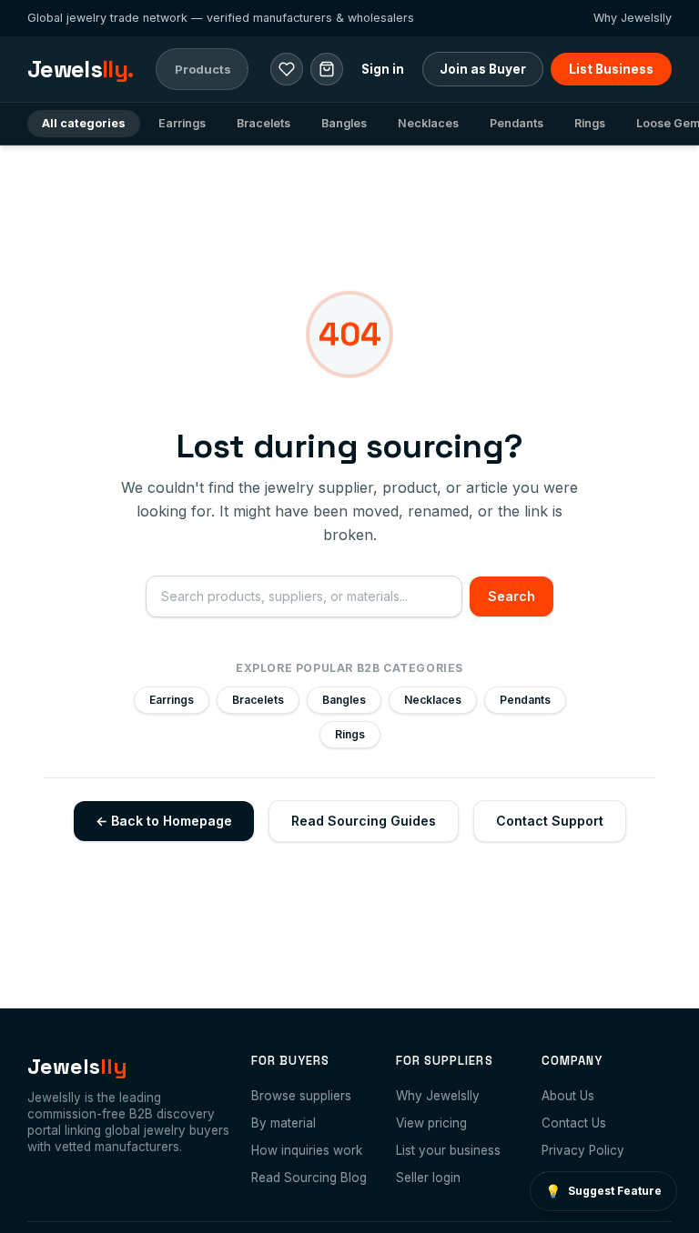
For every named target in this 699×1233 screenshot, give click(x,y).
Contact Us (574, 1123)
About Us (568, 1095)
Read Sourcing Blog (309, 1177)
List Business (611, 69)
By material (283, 1123)
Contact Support (549, 820)
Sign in (382, 69)
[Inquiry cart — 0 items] (326, 69)
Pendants (516, 123)
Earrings (182, 123)
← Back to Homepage (164, 820)
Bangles (344, 123)
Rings (589, 123)
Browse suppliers (301, 1095)
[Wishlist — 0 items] (286, 69)
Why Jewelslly (632, 18)
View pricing (431, 1123)
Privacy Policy (583, 1150)
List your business (448, 1150)
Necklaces (428, 123)
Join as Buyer (483, 69)
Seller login (428, 1177)
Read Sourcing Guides (363, 820)
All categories (84, 123)
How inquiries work (306, 1150)
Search (511, 596)
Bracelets (263, 123)
